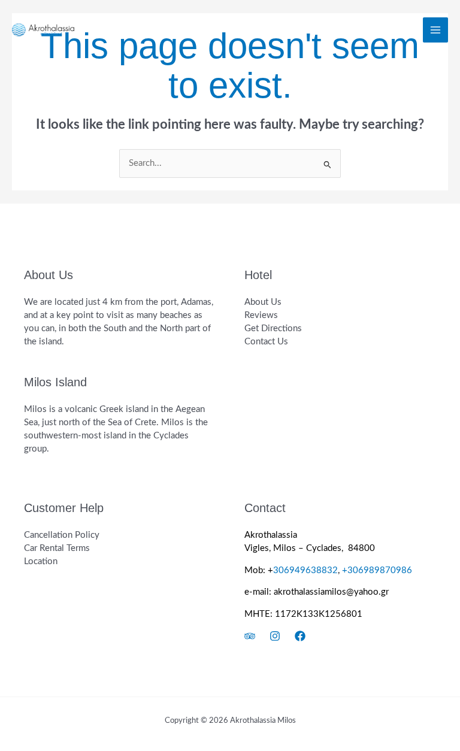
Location (41, 561)
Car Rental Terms (57, 548)
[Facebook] (300, 636)
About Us (263, 302)
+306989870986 (378, 570)
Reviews (261, 315)
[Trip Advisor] (249, 636)
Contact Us (266, 341)
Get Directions (273, 328)
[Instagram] (275, 636)
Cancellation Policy (61, 535)
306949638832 (305, 570)
